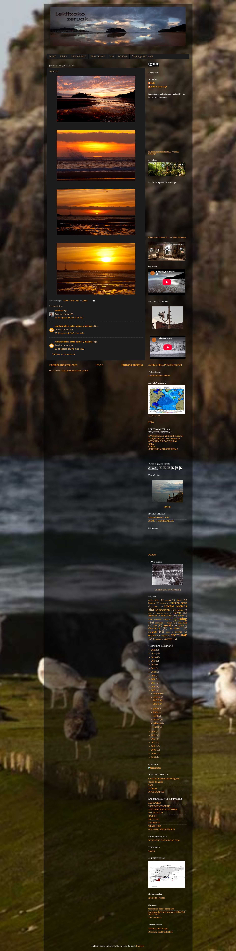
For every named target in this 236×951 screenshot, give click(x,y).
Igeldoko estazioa (156, 898)
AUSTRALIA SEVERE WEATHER (162, 809)
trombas (152, 635)
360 (112, 56)
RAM (150, 785)
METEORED (153, 819)
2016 (153, 686)
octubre (157, 693)
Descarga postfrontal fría (160, 932)
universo (158, 639)
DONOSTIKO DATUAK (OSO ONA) (164, 840)
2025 (153, 653)
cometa (163, 603)
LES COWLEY (154, 803)
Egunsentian (162, 610)
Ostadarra (154, 628)
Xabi (153, 83)
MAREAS (152, 555)
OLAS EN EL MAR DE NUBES (161, 829)
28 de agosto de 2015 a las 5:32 (69, 318)
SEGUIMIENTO (78, 56)
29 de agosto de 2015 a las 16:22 (69, 349)
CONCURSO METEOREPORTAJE (163, 449)
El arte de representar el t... (159, 237)
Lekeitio (158, 619)
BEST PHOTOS (98, 56)
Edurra (156, 607)
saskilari (59, 310)
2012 (153, 739)
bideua (151, 603)
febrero (157, 723)
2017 (153, 683)
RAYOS (151, 851)
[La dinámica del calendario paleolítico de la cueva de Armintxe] (167, 124)
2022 (153, 664)
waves (168, 639)
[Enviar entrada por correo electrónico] (93, 300)
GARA (151, 444)
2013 (153, 735)
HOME (52, 56)
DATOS (167, 507)
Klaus (150, 619)
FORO (151, 422)
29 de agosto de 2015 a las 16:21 (69, 333)
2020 (153, 672)
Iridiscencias (167, 615)
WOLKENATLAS (155, 813)
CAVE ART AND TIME (142, 56)
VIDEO (63, 56)
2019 (153, 675)
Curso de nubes (155, 782)
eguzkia (179, 610)
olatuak (182, 622)
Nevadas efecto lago (158, 928)
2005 (153, 757)
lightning (179, 619)
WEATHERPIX (154, 826)
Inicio (99, 365)
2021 (153, 668)
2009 (153, 750)
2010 (153, 746)
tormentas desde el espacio (161, 909)
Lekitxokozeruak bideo (159, 376)
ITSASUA (122, 56)
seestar (178, 632)
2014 (153, 731)
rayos (152, 631)
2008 (153, 753)
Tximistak (179, 635)
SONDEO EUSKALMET (158, 517)
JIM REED (152, 816)
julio (155, 708)
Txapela (164, 635)
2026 (153, 650)
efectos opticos (175, 606)
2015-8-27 (157, 704)
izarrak (181, 616)
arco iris (153, 600)
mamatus (159, 623)
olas (169, 622)
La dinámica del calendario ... (159, 152)
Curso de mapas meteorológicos (163, 778)
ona (155, 625)
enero (156, 727)
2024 (153, 657)
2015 (153, 690)
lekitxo (167, 619)
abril (155, 716)
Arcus (168, 600)
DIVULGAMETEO (156, 792)
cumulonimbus (178, 603)
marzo (156, 719)
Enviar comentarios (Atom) (75, 371)
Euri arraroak (155, 918)
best (179, 600)
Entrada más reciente (63, 365)
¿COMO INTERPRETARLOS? (161, 521)
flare (150, 613)
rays (168, 632)
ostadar (180, 626)
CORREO (152, 446)
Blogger (140, 946)
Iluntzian (152, 615)
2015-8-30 (157, 700)
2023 (153, 661)
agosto (156, 697)
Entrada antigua (132, 365)
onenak (167, 625)
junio (156, 712)
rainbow (175, 628)
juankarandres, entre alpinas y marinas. (74, 326)
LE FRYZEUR (154, 823)
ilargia (177, 613)
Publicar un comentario (63, 354)
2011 (153, 742)
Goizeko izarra (163, 613)
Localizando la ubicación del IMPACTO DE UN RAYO (166, 913)
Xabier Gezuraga (71, 300)
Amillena (152, 788)
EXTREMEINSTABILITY (159, 806)
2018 (153, 679)
